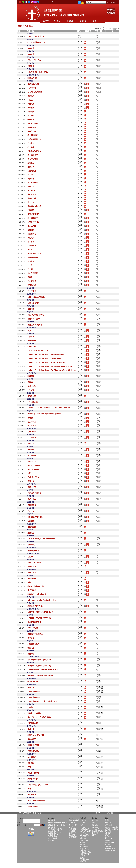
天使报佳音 (32, 88)
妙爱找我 (31, 230)
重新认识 (31, 687)
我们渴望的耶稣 (33, 84)
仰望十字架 (32, 545)
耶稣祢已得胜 (33, 78)
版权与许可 (72, 833)
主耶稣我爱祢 (33, 123)
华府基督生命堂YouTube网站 (57, 822)
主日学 (82, 827)
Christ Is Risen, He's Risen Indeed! (41, 539)
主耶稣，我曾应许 (34, 151)
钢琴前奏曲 (108, 825)
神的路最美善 (33, 273)
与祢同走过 (32, 794)
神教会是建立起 (33, 551)
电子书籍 (108, 831)
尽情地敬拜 (32, 527)
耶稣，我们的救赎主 (35, 562)
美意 (29, 767)
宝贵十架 (31, 481)
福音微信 (95, 825)
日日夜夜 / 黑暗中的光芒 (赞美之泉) (41, 612)
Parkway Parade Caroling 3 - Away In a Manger (46, 362)
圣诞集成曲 (32, 346)
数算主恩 (31, 261)
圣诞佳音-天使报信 (35, 325)
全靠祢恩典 (32, 505)
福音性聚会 (84, 846)
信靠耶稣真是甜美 (34, 206)
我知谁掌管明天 (33, 214)
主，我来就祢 (33, 218)
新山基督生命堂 (85, 850)
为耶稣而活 (32, 194)
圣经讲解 (83, 833)
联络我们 (110, 813)
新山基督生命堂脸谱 (54, 831)
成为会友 (72, 835)
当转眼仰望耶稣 (33, 222)
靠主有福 (31, 242)
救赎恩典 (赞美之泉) (35, 606)
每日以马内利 (84, 829)
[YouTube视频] (84, 42)
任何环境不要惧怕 (34, 319)
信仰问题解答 (84, 860)
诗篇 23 (30, 382)
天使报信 (31, 104)
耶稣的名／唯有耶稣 (35, 517)
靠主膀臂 (31, 115)
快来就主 (31, 119)
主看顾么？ (32, 210)
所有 (39, 813)
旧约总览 (83, 839)
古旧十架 (31, 186)
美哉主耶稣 (32, 131)
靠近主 (30, 249)
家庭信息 (83, 848)
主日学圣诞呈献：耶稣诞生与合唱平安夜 (43, 669)
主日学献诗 (32, 566)
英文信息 (108, 844)
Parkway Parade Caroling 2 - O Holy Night (44, 358)
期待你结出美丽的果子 (36, 315)
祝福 (29, 331)
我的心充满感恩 (33, 773)
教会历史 (72, 822)
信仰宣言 (72, 827)
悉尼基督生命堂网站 (54, 833)
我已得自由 (32, 499)
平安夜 (30, 100)
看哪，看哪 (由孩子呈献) (37, 800)
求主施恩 (31, 147)
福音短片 (83, 856)
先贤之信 (31, 163)
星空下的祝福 (33, 628)
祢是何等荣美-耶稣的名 (36, 42)
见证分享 (95, 820)
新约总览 (83, 837)
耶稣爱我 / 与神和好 (35, 713)
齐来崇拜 (31, 96)
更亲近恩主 (32, 226)
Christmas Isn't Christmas (38, 350)
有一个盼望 (32, 432)
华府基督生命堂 (53, 820)
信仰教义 (83, 842)
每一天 (30, 265)
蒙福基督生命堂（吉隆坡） (57, 825)
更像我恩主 (32, 127)
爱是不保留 (32, 386)
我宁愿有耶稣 (33, 135)
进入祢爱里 (32, 422)
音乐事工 (108, 820)
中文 (51, 2)
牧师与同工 (72, 829)
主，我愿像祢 (33, 155)
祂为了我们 (32, 511)
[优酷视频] (84, 84)
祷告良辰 (31, 238)
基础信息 (83, 844)
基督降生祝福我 (33, 751)
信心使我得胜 (33, 159)
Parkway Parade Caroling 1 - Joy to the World (46, 354)
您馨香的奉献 (73, 837)
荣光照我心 (32, 190)
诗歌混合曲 (32, 578)
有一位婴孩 (32, 291)
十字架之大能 (33, 402)
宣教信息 (83, 862)
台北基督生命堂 (53, 835)
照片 (93, 822)
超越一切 (31, 729)
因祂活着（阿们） (34, 303)
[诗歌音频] (96, 42)
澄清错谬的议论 (110, 848)
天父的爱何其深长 (34, 644)
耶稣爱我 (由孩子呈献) (36, 735)
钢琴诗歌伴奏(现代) (111, 829)
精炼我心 (31, 763)
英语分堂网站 (52, 839)
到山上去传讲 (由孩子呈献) (38, 785)
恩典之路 (31, 533)
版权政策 (98, 813)
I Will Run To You (34, 477)
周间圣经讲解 (84, 835)
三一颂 (30, 269)
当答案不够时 (33, 806)
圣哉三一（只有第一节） (37, 36)
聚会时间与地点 (74, 820)
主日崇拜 (83, 822)
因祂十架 (31, 443)
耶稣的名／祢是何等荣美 (37, 594)
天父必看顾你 (33, 182)
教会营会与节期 (85, 831)
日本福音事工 (84, 854)
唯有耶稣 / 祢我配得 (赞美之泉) (39, 618)
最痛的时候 (32, 340)
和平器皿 (31, 638)
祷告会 (82, 825)
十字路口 (31, 707)
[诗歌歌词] (102, 687)
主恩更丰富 (32, 572)
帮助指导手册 (109, 842)
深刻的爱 (31, 449)
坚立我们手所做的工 (35, 634)
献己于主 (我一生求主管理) (38, 72)
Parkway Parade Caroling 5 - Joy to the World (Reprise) (50, 366)
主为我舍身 (32, 171)
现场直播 (111, 13)
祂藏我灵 (31, 112)
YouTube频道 (109, 839)
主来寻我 (31, 143)
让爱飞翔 (31, 648)
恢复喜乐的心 (33, 681)
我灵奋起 (31, 179)
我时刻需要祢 (33, 257)
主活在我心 (32, 234)
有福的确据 (32, 245)
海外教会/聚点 (73, 825)
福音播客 (108, 837)
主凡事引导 (32, 281)
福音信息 (70, 21)
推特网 (94, 835)
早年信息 (108, 840)
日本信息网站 (52, 837)
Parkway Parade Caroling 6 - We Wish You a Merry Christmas (52, 370)
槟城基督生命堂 (53, 827)
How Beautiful (33, 469)
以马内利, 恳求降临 (35, 92)
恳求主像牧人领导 (34, 253)
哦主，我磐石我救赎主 (36, 297)
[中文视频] (99, 88)
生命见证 (83, 21)
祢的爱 (30, 557)
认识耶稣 (46, 21)
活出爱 (30, 418)
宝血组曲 (31, 48)
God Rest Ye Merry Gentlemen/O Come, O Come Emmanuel (51, 408)
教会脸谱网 (95, 829)
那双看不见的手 (33, 745)
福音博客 (95, 827)
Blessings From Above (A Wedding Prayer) (45, 414)
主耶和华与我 (33, 723)
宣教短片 (83, 858)
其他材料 (108, 846)
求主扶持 (31, 202)
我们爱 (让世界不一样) (36, 586)
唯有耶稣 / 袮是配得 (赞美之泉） (40, 666)
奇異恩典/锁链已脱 (35, 691)
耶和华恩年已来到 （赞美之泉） (40, 660)
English (56, 2)
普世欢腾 (31, 108)
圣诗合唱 (108, 822)
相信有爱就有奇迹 (34, 622)
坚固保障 (31, 167)
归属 (29, 789)
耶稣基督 (31, 376)
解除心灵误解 (33, 779)
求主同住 (31, 175)
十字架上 (31, 390)
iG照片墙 (95, 833)
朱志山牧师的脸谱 (98, 831)
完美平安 (31, 337)
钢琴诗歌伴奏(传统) (111, 827)
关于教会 (57, 21)
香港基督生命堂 (85, 852)
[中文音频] (96, 36)
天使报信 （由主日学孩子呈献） (40, 717)
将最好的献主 (33, 198)
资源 (94, 21)
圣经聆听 (108, 835)
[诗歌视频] (99, 42)
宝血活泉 (31, 309)
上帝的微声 (32, 757)
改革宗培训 (84, 840)
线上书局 (51, 840)
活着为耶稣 (32, 285)
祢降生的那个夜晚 (34, 60)
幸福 (29, 473)
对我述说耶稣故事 (34, 139)
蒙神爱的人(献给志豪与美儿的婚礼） (41, 675)
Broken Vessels (34, 465)
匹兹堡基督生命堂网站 (55, 829)
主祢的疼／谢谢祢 (34, 493)
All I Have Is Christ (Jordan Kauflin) (42, 600)
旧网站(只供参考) (110, 850)
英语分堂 (111, 10)
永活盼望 (31, 66)
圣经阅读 (108, 833)
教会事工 (72, 831)
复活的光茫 (32, 739)
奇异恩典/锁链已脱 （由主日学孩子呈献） (43, 701)
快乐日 (30, 277)
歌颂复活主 (32, 396)
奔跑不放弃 (32, 461)
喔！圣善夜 (32, 455)
